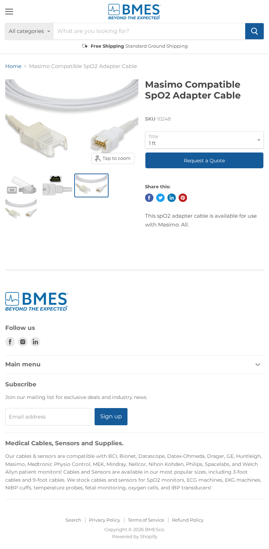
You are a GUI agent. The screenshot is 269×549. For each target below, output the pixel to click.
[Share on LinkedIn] (171, 198)
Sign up (111, 416)
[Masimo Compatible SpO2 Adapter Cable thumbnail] (21, 185)
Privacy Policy (104, 520)
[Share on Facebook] (149, 198)
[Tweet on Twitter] (160, 198)
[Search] (254, 31)
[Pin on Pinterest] (183, 198)
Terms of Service (146, 520)
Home (13, 66)
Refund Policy (188, 520)
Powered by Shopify (134, 536)
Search (73, 520)
